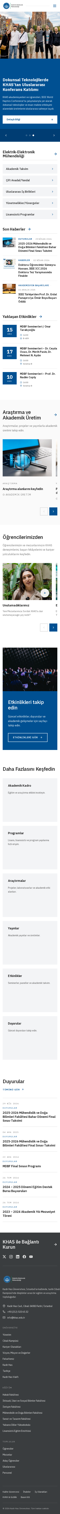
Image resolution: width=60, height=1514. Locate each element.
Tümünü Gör (11, 1089)
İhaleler (27, 1491)
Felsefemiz (8, 1358)
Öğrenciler (8, 1448)
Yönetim (7, 1334)
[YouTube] (31, 1257)
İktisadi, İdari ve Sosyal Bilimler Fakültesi (24, 1400)
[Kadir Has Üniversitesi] (7, 6)
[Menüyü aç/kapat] (55, 6)
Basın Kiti (25, 1497)
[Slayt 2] (29, 135)
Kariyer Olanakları (12, 1346)
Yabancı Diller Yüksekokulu (16, 1424)
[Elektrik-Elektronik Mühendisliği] (18, 6)
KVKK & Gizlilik (10, 1497)
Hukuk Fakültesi (11, 1394)
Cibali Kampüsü (10, 1340)
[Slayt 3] (33, 135)
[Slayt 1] (26, 135)
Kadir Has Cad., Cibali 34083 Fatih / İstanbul (29, 1306)
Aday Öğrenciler (11, 1460)
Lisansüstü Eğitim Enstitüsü (17, 1430)
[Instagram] (11, 1257)
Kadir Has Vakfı (10, 1376)
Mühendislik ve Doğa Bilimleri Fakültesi (22, 1412)
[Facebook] (24, 1257)
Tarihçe (6, 1370)
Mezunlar (7, 1454)
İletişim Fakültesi (11, 1406)
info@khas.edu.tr (16, 1317)
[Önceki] (6, 135)
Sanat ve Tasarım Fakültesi (16, 1418)
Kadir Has (7, 1364)
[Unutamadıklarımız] (27, 581)
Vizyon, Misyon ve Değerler (16, 1352)
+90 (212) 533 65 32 (17, 1311)
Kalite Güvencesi (11, 1491)
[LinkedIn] (17, 1257)
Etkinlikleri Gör (25, 737)
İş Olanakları (41, 1491)
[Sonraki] (54, 135)
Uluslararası (9, 1466)
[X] (4, 1257)
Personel (7, 1472)
